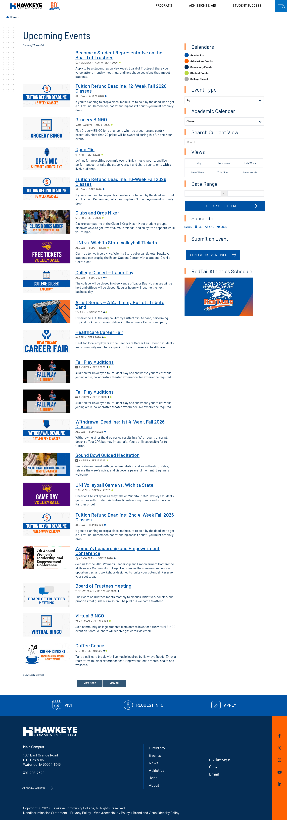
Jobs (153, 777)
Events (15, 17)
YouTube (279, 773)
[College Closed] (106, 278)
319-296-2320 (34, 772)
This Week (250, 163)
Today (197, 163)
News (153, 762)
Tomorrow (224, 163)
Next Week (197, 172)
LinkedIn (279, 784)
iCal (199, 226)
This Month (223, 172)
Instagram (279, 760)
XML (211, 226)
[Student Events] (120, 63)
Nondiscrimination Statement (45, 813)
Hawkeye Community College (35, 6)
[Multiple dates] (76, 367)
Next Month (250, 172)
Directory (157, 747)
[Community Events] (104, 312)
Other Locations (33, 787)
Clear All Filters (221, 206)
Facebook (279, 736)
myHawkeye (219, 759)
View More (90, 683)
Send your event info (208, 255)
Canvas (215, 766)
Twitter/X (279, 748)
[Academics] (106, 96)
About (154, 785)
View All (115, 683)
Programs (164, 5)
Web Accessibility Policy (112, 813)
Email (214, 774)
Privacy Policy (80, 813)
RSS (189, 226)
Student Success (247, 5)
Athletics (157, 770)
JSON (223, 226)
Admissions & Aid (202, 5)
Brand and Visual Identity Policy (156, 813)
